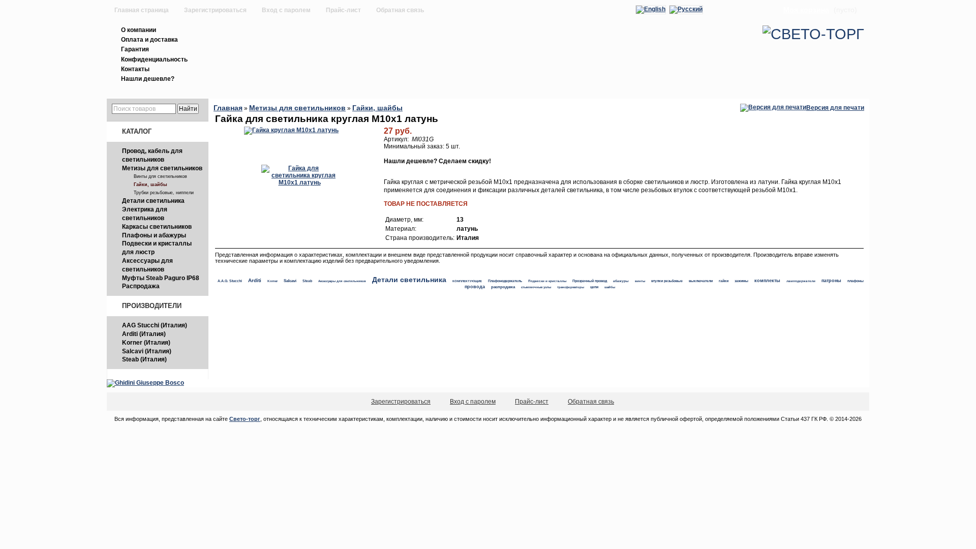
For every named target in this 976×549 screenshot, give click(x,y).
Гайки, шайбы (150, 184)
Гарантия (135, 49)
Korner (272, 281)
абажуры (621, 281)
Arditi (254, 280)
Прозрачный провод (589, 281)
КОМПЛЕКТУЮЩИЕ (467, 281)
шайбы (609, 287)
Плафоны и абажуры (154, 235)
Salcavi (290, 281)
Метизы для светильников (162, 168)
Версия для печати (835, 107)
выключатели (701, 281)
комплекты (767, 280)
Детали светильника (153, 200)
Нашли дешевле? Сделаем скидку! (437, 161)
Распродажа (141, 286)
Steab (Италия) (144, 359)
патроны (831, 280)
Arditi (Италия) (144, 334)
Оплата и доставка (149, 39)
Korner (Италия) (146, 342)
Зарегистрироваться (215, 10)
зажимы (741, 281)
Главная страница (141, 10)
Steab (307, 281)
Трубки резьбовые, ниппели (164, 192)
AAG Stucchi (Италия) (154, 325)
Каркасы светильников (157, 226)
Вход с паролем (286, 10)
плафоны (855, 281)
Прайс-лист (343, 10)
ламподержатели (800, 281)
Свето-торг (244, 419)
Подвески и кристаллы (547, 281)
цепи (594, 287)
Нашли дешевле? (147, 78)
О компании (138, 30)
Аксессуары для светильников (342, 281)
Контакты (135, 69)
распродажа (503, 286)
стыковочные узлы (536, 287)
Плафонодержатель (505, 281)
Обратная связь (400, 10)
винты (640, 281)
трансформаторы (570, 287)
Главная (228, 108)
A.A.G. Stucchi (230, 281)
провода (475, 286)
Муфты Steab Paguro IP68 (160, 278)
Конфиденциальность (154, 59)
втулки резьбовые (667, 281)
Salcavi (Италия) (146, 351)
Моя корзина (806, 10)
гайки (723, 281)
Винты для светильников (160, 176)
